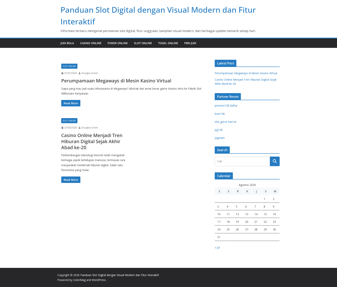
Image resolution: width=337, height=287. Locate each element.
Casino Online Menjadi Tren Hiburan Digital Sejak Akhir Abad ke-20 (91, 141)
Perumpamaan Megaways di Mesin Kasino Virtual (116, 80)
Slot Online (143, 43)
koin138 (220, 114)
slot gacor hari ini (225, 122)
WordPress (99, 280)
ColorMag (79, 280)
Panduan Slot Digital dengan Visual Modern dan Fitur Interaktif (119, 275)
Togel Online (168, 43)
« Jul (217, 247)
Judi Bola (67, 43)
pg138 (219, 130)
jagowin (220, 138)
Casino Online (90, 43)
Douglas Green (90, 73)
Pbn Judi (190, 43)
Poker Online (118, 43)
